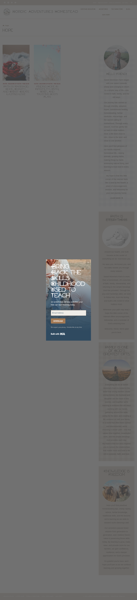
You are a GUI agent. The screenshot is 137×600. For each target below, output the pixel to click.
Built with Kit (58, 334)
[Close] (88, 262)
